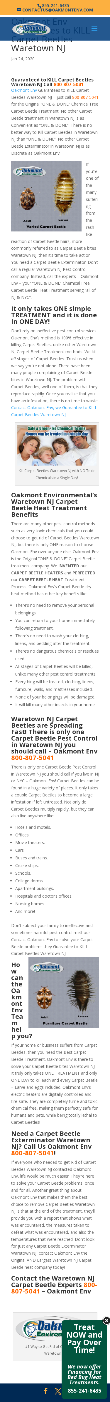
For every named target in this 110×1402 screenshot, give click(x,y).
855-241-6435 (84, 1390)
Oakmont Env (24, 90)
